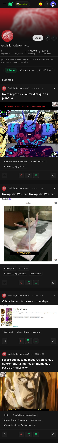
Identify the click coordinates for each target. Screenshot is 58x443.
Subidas (11, 70)
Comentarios (27, 70)
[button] (47, 4)
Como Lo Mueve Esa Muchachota (20, 425)
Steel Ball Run (39, 161)
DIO (7, 415)
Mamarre (37, 420)
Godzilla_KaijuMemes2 (18, 88)
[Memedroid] (10, 4)
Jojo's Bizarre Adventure (16, 161)
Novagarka (36, 273)
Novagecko (10, 268)
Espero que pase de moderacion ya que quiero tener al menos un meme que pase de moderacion (27, 363)
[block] (54, 88)
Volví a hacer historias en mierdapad (26, 301)
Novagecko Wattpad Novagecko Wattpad (28, 194)
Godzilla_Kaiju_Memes (15, 166)
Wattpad (24, 268)
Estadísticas (45, 70)
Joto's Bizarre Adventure (16, 420)
